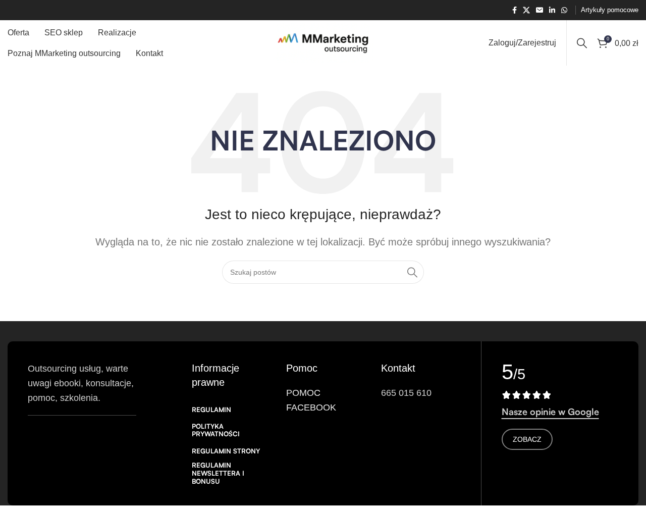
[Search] (582, 43)
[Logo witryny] (323, 42)
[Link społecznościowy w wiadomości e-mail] (539, 10)
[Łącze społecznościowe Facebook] (514, 10)
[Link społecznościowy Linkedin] (552, 10)
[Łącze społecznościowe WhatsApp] (564, 10)
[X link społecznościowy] (526, 10)
